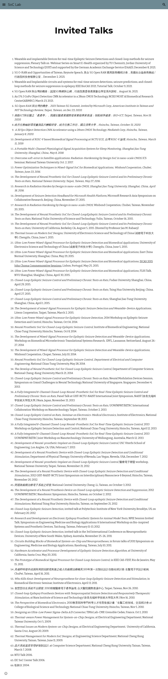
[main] (84, 30)
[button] (4, 4)
